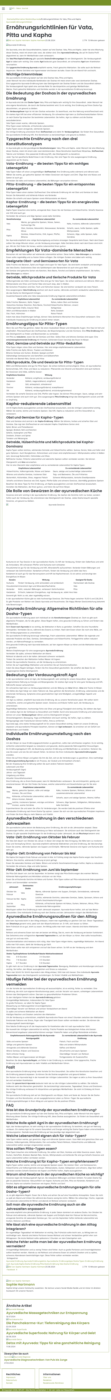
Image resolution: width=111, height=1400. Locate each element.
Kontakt (9, 1383)
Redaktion (47, 1380)
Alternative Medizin (24, 19)
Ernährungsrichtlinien (23, 22)
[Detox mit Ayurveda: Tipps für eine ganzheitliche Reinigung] (14, 1339)
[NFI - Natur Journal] (18, 8)
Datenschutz (11, 1380)
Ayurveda (37, 19)
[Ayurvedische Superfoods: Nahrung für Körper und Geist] (16, 1329)
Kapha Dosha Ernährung (29, 1264)
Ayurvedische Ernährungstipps (60, 1261)
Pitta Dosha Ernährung (49, 1264)
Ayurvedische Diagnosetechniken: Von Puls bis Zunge (35, 1359)
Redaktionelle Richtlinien (53, 1383)
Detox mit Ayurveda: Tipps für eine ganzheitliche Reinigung (53, 1343)
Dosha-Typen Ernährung (83, 1261)
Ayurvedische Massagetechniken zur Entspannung (47, 1313)
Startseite (10, 19)
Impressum (10, 1377)
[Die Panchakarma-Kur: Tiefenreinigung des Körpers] (14, 1319)
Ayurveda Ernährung (14, 1261)
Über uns (47, 1377)
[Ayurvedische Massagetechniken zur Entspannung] (15, 1309)
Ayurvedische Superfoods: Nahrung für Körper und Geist (51, 1333)
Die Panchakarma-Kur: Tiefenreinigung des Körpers (47, 1323)
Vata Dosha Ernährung (69, 1264)
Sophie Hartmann (38, 40)
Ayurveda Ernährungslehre (35, 1261)
